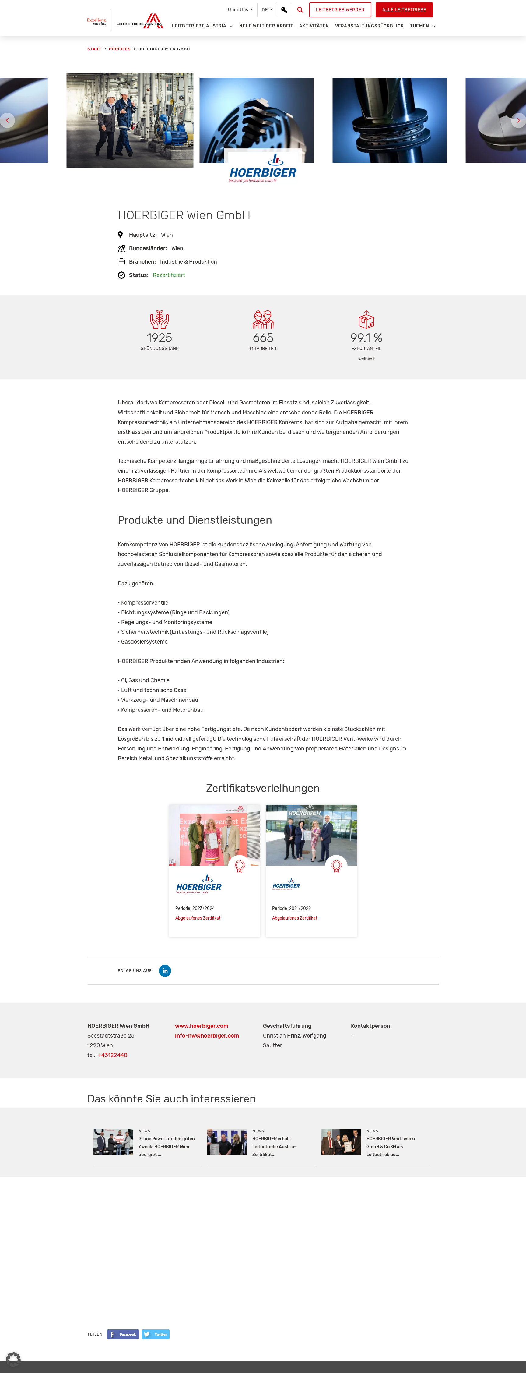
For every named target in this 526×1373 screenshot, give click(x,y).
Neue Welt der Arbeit (266, 26)
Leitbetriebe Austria (199, 26)
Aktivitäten (314, 26)
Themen (419, 26)
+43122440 (112, 1055)
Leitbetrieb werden (340, 9)
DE (265, 9)
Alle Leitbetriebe (404, 9)
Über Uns (238, 9)
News (144, 1131)
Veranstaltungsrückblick (369, 26)
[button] (300, 10)
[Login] (284, 10)
